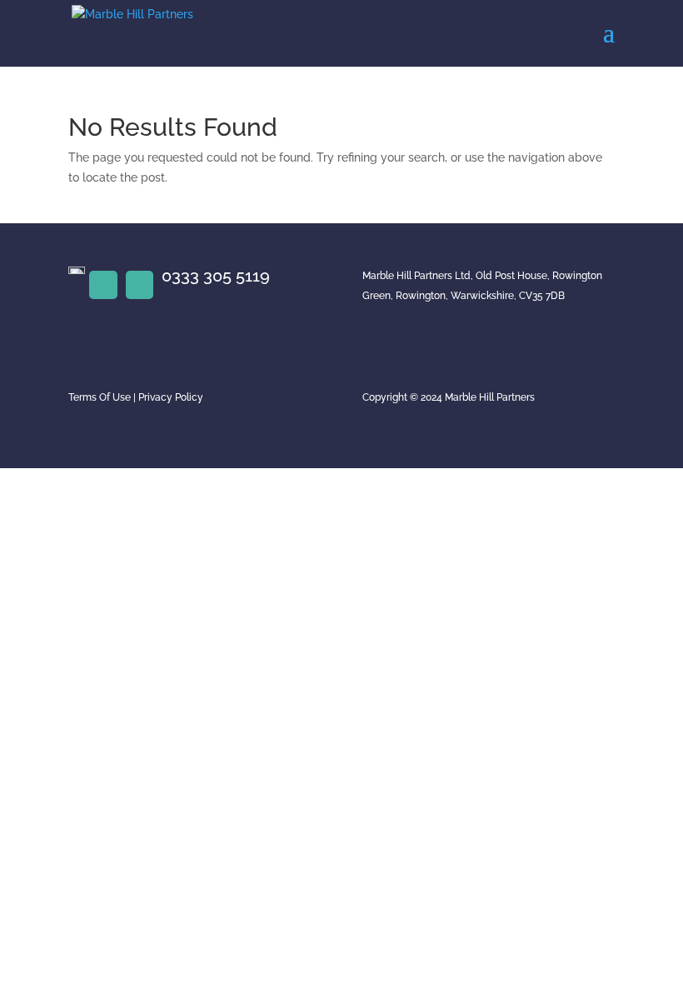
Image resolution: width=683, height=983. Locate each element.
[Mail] (140, 285)
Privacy (155, 397)
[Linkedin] (103, 285)
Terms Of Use (99, 397)
